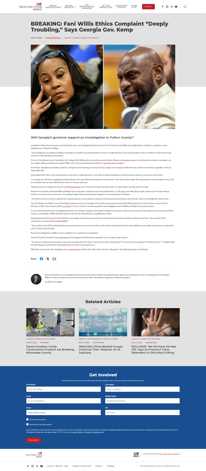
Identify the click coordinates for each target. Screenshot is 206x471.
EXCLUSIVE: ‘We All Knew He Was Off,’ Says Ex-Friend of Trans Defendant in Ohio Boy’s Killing (153, 349)
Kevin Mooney (98, 342)
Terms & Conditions (92, 432)
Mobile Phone (110, 396)
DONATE (148, 7)
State (28, 408)
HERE (59, 282)
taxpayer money (130, 160)
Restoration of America (169, 454)
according (66, 206)
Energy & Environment (90, 339)
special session (109, 163)
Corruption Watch (89, 38)
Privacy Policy (76, 432)
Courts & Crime (71, 38)
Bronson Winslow (52, 38)
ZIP (106, 408)
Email (28, 396)
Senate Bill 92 (62, 221)
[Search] (185, 6)
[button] (53, 6)
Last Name (109, 384)
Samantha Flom (151, 342)
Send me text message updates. (40, 424)
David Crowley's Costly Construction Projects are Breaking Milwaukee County (50, 349)
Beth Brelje (44, 342)
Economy (50, 339)
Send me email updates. (37, 419)
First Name (30, 384)
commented (63, 237)
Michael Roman (74, 187)
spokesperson (74, 249)
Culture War (154, 339)
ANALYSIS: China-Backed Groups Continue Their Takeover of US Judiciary (101, 349)
